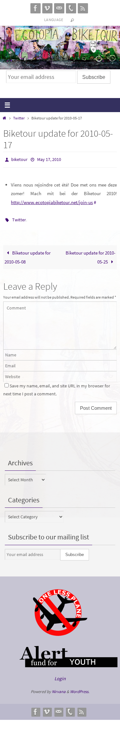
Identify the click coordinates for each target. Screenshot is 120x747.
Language (53, 19)
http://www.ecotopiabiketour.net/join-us (52, 201)
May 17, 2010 (49, 159)
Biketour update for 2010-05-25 (91, 254)
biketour (19, 159)
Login (60, 676)
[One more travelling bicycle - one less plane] (60, 631)
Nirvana (59, 688)
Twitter (19, 118)
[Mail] (59, 8)
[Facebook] (35, 8)
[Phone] (71, 8)
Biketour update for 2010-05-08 (27, 254)
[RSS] (83, 8)
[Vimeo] (47, 8)
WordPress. (79, 688)
